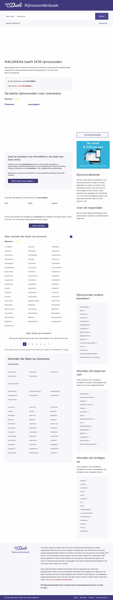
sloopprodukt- (85, 426)
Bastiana (55, 309)
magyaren (54, 449)
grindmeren (84, 332)
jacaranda (12, 391)
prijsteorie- (84, 394)
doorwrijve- (84, 440)
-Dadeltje (84, 531)
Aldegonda (32, 255)
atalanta (55, 288)
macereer (12, 440)
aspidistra (32, 288)
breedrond (84, 321)
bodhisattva (33, 321)
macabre (54, 432)
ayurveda (9, 301)
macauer (32, 436)
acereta (32, 407)
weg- (82, 415)
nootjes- (83, 401)
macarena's (13, 364)
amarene (54, 407)
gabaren (53, 415)
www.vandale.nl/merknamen (60, 580)
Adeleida (55, 247)
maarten (53, 428)
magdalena (55, 391)
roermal (83, 314)
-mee (82, 491)
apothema (9, 284)
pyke (82, 310)
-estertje (83, 488)
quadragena (34, 104)
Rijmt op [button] (9, 16)
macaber (11, 432)
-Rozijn (82, 481)
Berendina (56, 313)
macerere (33, 440)
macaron (32, 372)
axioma (8, 296)
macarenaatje (35, 391)
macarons (12, 376)
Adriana (8, 251)
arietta (7, 288)
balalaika (8, 305)
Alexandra (9, 259)
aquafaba (32, 284)
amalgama (9, 263)
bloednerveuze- (86, 404)
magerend (33, 449)
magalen (54, 444)
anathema (9, 276)
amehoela (56, 263)
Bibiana (31, 317)
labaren (32, 420)
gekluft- (83, 433)
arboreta (55, 284)
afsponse (83, 328)
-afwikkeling (85, 517)
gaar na (32, 415)
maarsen (32, 428)
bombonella (56, 321)
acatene (11, 407)
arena (10, 411)
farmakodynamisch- (88, 444)
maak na (32, 424)
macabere (33, 432)
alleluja (31, 259)
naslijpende (84, 325)
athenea (8, 292)
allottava (55, 259)
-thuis (82, 527)
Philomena (9, 104)
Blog (76, 597)
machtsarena (13, 384)
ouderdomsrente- (87, 397)
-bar (81, 506)
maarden (11, 428)
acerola (31, 247)
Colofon (91, 597)
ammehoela (56, 267)
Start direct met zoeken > (23, 181)
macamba (12, 436)
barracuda (32, 309)
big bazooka (57, 317)
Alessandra (56, 255)
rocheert (83, 350)
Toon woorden (38, 226)
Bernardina (9, 317)
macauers (54, 436)
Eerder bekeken (12, 23)
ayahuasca (32, 296)
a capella (8, 247)
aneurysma (32, 276)
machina (11, 444)
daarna (53, 411)
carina (31, 411)
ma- (6, 203)
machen (53, 440)
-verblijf (83, 499)
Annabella (32, 280)
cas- (81, 423)
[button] (71, 236)
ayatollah (55, 296)
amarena (32, 263)
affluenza (32, 251)
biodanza (8, 321)
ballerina (31, 305)
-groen (82, 524)
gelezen (83, 339)
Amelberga (9, 267)
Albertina (55, 251)
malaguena (12, 395)
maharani (12, 453)
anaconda (9, 272)
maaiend (11, 424)
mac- (30, 203)
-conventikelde (86, 513)
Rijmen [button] (102, 16)
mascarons (12, 399)
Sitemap (83, 597)
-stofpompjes (85, 509)
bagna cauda (33, 301)
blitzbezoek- (85, 430)
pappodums (84, 336)
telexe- (83, 408)
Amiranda (32, 267)
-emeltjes (83, 520)
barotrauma (9, 309)
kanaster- (84, 412)
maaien (53, 420)
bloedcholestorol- (87, 419)
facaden (11, 415)
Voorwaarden (101, 597)
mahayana (33, 453)
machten (32, 444)
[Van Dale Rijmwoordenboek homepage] (14, 5)
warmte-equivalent (87, 343)
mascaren (33, 376)
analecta (31, 272)
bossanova (9, 326)
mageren (11, 449)
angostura (9, 280)
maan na (54, 424)
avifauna (55, 292)
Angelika (55, 276)
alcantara (9, 255)
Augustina (32, 292)
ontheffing (84, 307)
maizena (53, 453)
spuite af (83, 318)
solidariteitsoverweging (89, 357)
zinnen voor (22, 86)
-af (81, 502)
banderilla (56, 305)
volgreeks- (84, 437)
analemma (56, 272)
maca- (55, 203)
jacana (11, 420)
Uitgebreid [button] (103, 23)
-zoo (81, 495)
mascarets (54, 395)
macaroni (54, 372)
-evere (82, 484)
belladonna (32, 313)
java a (82, 346)
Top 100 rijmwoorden (92, 135)
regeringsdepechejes (88, 354)
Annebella (56, 280)
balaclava (56, 301)
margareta (33, 395)
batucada (9, 313)
